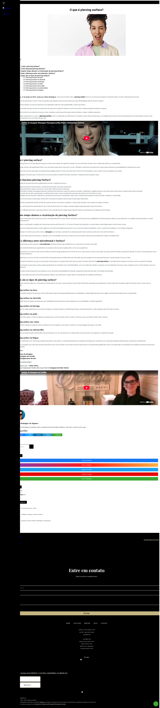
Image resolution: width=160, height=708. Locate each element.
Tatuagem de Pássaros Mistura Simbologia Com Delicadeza (36, 520)
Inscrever (27, 685)
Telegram (48, 434)
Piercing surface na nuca (34, 77)
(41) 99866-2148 (87, 639)
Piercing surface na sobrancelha (37, 88)
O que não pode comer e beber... (29, 508)
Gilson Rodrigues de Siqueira (26, 423)
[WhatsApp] (155, 703)
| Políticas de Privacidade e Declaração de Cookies (54, 704)
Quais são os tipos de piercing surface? (35, 76)
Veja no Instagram (86, 465)
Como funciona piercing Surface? (33, 69)
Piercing (87, 623)
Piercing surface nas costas (35, 86)
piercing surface (102, 261)
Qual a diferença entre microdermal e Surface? (38, 73)
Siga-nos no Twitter (86, 469)
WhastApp (58, 434)
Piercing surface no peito (34, 84)
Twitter (30, 434)
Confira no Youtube (86, 474)
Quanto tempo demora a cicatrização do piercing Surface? (42, 71)
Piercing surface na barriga (35, 82)
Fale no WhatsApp (87, 478)
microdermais (45, 244)
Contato (104, 623)
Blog (96, 623)
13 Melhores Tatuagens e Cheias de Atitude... (32, 514)
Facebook (20, 434)
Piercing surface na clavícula (35, 79)
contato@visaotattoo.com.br (86, 648)
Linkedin (38, 434)
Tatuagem (77, 623)
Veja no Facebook (86, 460)
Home (68, 623)
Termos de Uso (38, 704)
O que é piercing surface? (30, 66)
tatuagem (48, 232)
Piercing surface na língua (34, 90)
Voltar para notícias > (151, 539)
